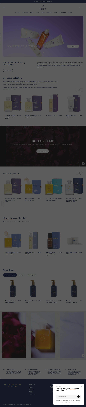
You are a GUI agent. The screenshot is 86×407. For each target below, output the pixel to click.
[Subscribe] (78, 396)
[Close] (81, 386)
